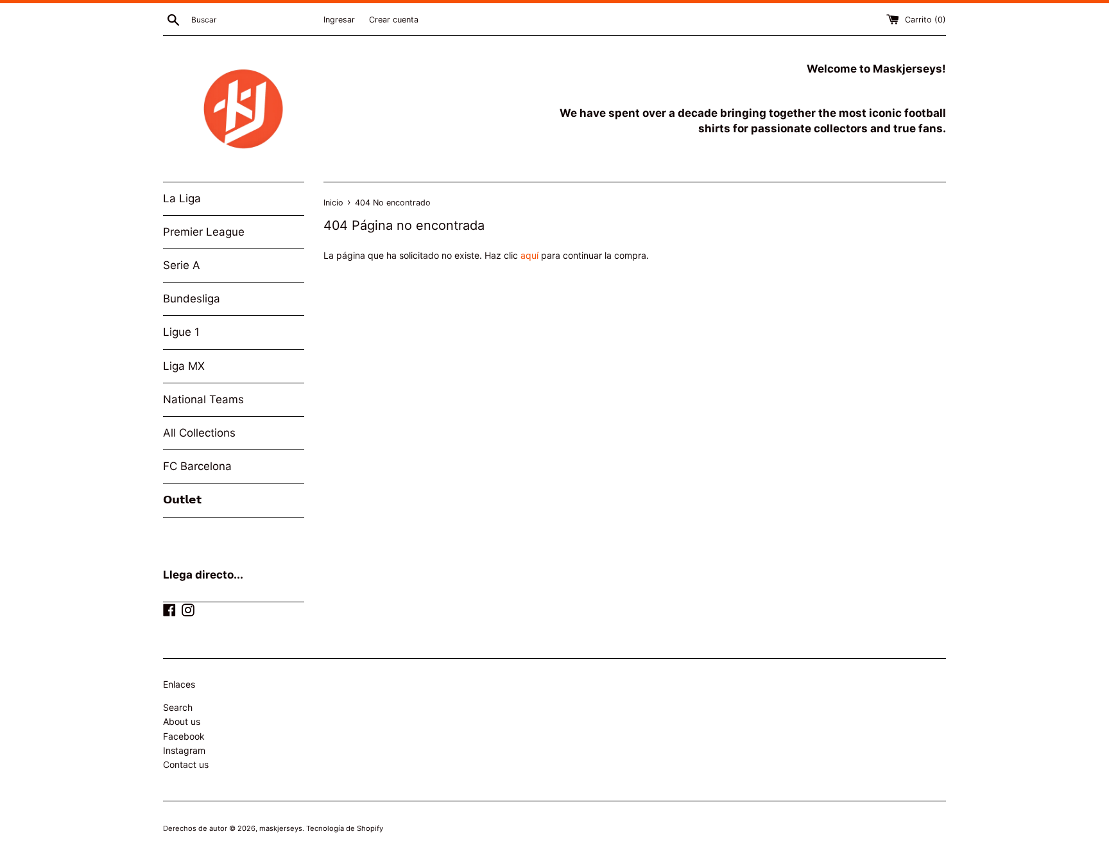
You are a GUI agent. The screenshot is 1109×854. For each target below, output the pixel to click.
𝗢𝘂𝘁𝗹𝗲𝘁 (182, 499)
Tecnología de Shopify (344, 828)
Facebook (184, 736)
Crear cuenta (393, 19)
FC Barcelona (197, 466)
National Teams (203, 399)
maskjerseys (280, 828)
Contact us (186, 764)
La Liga (182, 198)
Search (178, 707)
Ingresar (339, 19)
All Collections (199, 432)
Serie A (181, 265)
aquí (529, 255)
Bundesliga (191, 298)
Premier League (204, 231)
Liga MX (184, 366)
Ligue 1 (181, 332)
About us (181, 721)
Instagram (184, 750)
